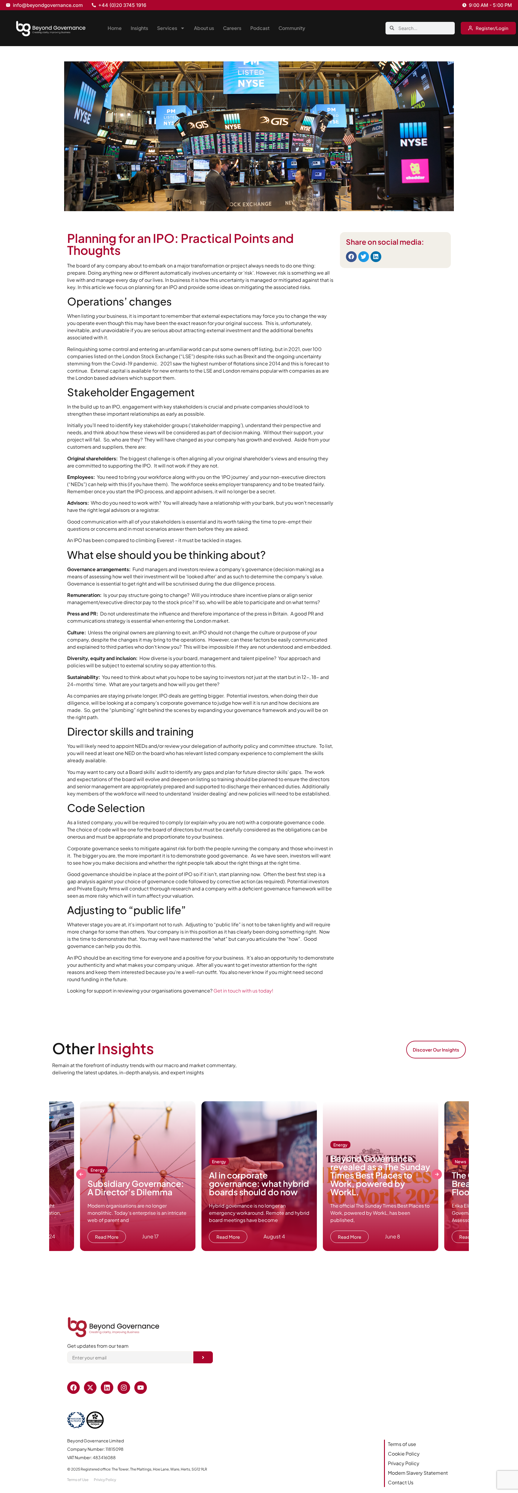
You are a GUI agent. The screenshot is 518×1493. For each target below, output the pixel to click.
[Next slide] (437, 1174)
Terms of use (402, 1444)
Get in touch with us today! (243, 990)
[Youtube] (140, 1387)
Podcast (259, 28)
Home (115, 28)
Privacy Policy (403, 1463)
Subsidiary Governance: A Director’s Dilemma (136, 1187)
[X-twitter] (90, 1387)
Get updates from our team (98, 1346)
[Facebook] (73, 1387)
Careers (232, 28)
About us (204, 28)
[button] (351, 256)
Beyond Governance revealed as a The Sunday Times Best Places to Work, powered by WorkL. (380, 1175)
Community (291, 28)
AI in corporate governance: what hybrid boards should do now (259, 1183)
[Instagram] (124, 1387)
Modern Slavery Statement (418, 1473)
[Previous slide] (81, 1174)
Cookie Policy (404, 1453)
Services (167, 28)
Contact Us (400, 1482)
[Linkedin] (107, 1387)
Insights (139, 28)
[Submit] (203, 1357)
